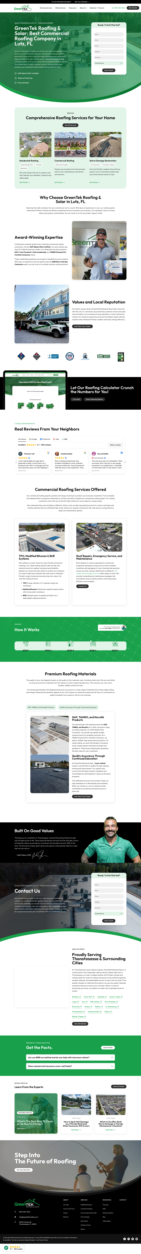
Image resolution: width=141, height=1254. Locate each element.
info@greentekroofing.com (28, 1217)
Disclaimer (73, 1237)
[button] (33, 439)
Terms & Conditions (64, 1237)
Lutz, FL (85, 1002)
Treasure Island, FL (95, 1012)
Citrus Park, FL (89, 997)
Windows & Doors (86, 1225)
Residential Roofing (86, 1204)
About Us (83, 8)
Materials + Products (97, 8)
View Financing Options (94, 399)
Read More (21, 1129)
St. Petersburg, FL (112, 1007)
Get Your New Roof (23, 1170)
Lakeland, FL (102, 997)
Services (84, 1200)
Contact (123, 1200)
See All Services (70, 125)
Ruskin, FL (88, 1007)
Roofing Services (46, 8)
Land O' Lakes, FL (116, 997)
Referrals (65, 1217)
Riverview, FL (77, 1007)
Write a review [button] (115, 445)
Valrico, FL (108, 1012)
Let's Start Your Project (82, 326)
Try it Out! (76, 399)
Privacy (41, 1240)
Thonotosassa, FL (78, 1012)
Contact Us (82, 586)
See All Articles (118, 1086)
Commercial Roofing (86, 1209)
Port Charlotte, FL (111, 1002)
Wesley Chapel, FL (79, 1017)
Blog (104, 1217)
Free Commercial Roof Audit (89, 1213)
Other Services (60, 8)
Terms (46, 1240)
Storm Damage (85, 1217)
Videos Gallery (107, 1221)
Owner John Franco (69, 1209)
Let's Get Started (80, 1024)
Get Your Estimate (81, 2)
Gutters (83, 1229)
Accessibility (6, 1240)
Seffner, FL (99, 1007)
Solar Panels (84, 1221)
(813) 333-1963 (119, 8)
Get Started (133, 8)
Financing (105, 1204)
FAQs (104, 1209)
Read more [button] (22, 471)
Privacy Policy (53, 1237)
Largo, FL (75, 1002)
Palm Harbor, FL (96, 1002)
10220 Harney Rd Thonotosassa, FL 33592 (27, 1223)
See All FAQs (108, 1048)
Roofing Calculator (108, 1213)
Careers (65, 1213)
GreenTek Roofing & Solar (54, 59)
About (65, 1200)
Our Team (66, 1204)
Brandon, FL (76, 997)
